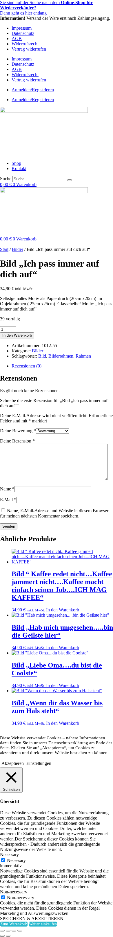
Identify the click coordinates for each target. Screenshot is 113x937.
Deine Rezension (17, 440)
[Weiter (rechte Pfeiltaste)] (8, 936)
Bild (42, 356)
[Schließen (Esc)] (19, 930)
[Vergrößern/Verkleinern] (2, 930)
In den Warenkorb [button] (62, 609)
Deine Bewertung (18, 430)
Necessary (16, 860)
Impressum (22, 28)
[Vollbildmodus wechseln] (8, 930)
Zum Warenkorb (13, 924)
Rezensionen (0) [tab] (26, 365)
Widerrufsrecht (25, 43)
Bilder (17, 249)
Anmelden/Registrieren (33, 89)
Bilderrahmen (60, 356)
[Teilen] (14, 930)
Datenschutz (23, 33)
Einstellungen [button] (38, 763)
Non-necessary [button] (13, 891)
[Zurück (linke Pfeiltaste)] (2, 936)
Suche (5, 178)
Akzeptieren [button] (12, 763)
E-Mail (8, 499)
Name (7, 488)
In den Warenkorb (17, 335)
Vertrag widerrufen (29, 49)
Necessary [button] (9, 854)
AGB (17, 38)
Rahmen (83, 356)
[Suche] (69, 180)
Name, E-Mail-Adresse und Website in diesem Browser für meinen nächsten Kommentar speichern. (54, 513)
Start (4, 249)
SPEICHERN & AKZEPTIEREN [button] (31, 918)
